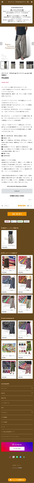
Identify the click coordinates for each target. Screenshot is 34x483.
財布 (2, 407)
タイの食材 (4, 422)
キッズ (3, 427)
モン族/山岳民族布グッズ (8, 431)
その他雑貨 (4, 417)
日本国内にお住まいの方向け (17, 195)
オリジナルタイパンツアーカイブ (10, 436)
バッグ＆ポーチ (5, 403)
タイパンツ (4, 388)
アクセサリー (4, 412)
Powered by (15, 467)
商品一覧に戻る (17, 214)
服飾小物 (3, 398)
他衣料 (3, 393)
